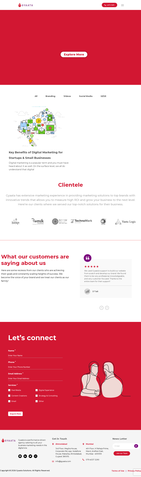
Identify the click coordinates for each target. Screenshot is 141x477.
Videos (67, 96)
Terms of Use (118, 471)
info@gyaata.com (63, 461)
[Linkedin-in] (25, 456)
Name (12, 351)
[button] (109, 5)
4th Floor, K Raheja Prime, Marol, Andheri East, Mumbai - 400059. (97, 451)
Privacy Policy (134, 471)
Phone (12, 362)
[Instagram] (35, 456)
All (36, 96)
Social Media (85, 96)
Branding (50, 96)
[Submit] (136, 446)
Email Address (15, 374)
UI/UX (103, 96)
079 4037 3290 (92, 460)
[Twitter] (30, 456)
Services (13, 385)
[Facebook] (20, 456)
